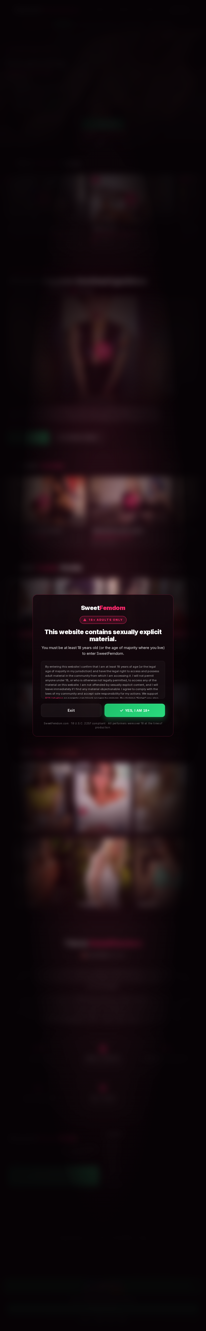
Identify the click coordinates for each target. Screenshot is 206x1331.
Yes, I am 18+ (137, 710)
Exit (71, 710)
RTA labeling (54, 698)
